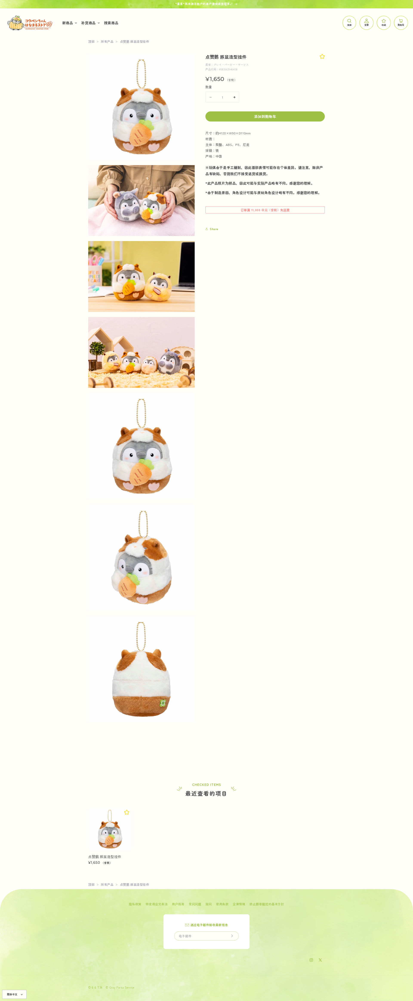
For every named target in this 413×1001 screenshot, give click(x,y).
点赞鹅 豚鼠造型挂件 (104, 856)
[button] (69, 23)
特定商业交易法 (157, 904)
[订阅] (232, 935)
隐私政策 (135, 904)
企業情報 (239, 904)
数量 (208, 87)
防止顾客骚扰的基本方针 (267, 904)
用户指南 (178, 904)
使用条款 (222, 904)
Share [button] (214, 229)
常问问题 (195, 904)
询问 (208, 904)
